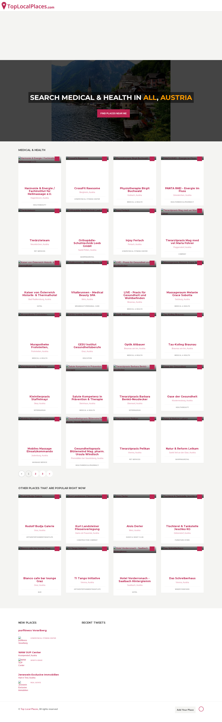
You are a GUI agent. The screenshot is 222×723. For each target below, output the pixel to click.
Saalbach (131, 585)
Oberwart (131, 403)
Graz (84, 351)
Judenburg (36, 455)
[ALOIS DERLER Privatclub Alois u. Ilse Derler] (134, 496)
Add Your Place (185, 710)
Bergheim (83, 192)
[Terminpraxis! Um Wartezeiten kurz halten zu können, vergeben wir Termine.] (39, 366)
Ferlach (131, 244)
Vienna (131, 452)
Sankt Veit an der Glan (179, 452)
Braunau (131, 302)
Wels (84, 299)
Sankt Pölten (83, 250)
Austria (176, 97)
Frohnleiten (36, 351)
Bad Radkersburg (36, 299)
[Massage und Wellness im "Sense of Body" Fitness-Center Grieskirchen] (182, 158)
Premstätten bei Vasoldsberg (83, 458)
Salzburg (179, 299)
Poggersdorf (178, 247)
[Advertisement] (111, 35)
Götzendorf (179, 533)
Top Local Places (29, 709)
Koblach (131, 195)
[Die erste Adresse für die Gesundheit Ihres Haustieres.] (134, 418)
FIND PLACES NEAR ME (113, 113)
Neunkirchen (36, 244)
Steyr (36, 403)
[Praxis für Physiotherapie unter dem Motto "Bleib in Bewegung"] (134, 158)
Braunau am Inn (131, 348)
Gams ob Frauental (83, 533)
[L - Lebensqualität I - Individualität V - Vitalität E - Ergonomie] (134, 264)
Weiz (131, 530)
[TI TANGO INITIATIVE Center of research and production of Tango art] (87, 548)
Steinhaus (83, 403)
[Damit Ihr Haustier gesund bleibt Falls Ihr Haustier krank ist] (39, 210)
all (150, 97)
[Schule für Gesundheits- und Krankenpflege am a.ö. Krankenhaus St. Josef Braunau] (182, 314)
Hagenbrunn (36, 198)
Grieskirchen (178, 195)
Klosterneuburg (179, 400)
